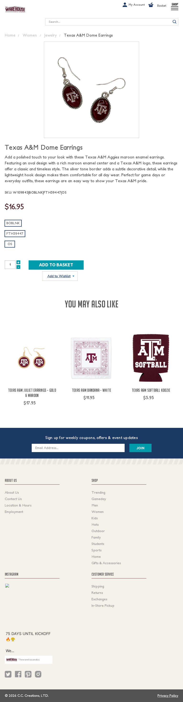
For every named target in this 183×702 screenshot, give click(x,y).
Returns (97, 593)
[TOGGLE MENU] (174, 10)
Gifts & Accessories (106, 563)
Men (95, 505)
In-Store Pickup (103, 605)
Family (96, 537)
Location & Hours (18, 505)
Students (98, 544)
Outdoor (98, 531)
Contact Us (13, 499)
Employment (14, 512)
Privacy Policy (168, 695)
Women (98, 512)
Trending (98, 492)
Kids (95, 518)
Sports (97, 550)
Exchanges (99, 599)
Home (96, 557)
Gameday (99, 499)
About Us (12, 492)
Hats (95, 524)
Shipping (98, 586)
